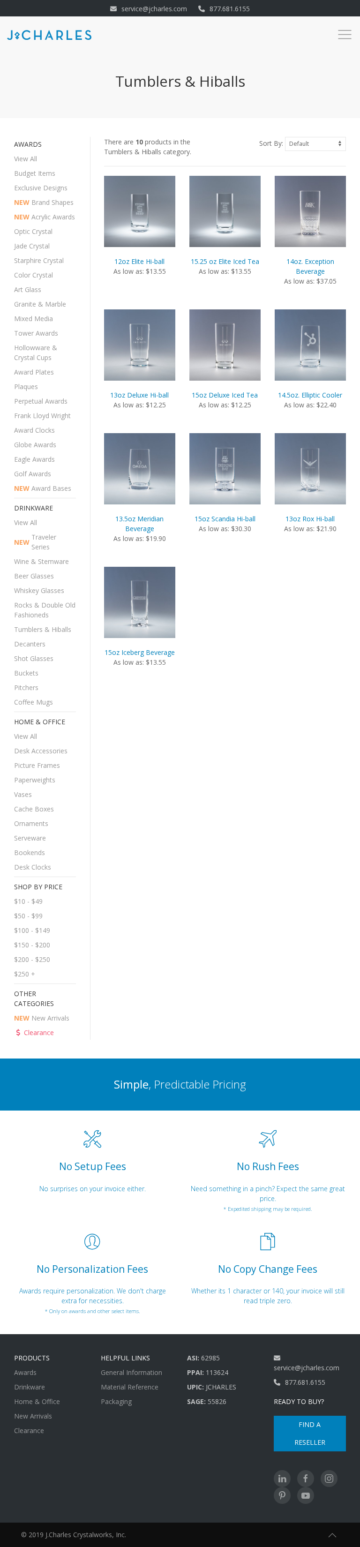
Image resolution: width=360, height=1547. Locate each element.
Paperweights (34, 779)
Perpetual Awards (41, 401)
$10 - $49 (28, 901)
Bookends (29, 852)
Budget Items (34, 173)
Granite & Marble (40, 304)
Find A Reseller (309, 1433)
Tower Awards (36, 333)
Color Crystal (33, 274)
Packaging (116, 1401)
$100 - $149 (32, 930)
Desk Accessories (41, 750)
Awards (25, 1372)
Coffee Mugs (33, 702)
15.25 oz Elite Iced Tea (225, 261)
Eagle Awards (34, 459)
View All (25, 158)
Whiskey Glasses (39, 590)
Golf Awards (32, 473)
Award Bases (42, 488)
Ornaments (31, 823)
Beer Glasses (34, 575)
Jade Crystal (32, 245)
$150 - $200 (32, 944)
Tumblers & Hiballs (42, 629)
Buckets (26, 672)
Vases (23, 794)
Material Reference (129, 1386)
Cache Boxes (34, 808)
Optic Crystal (33, 231)
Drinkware (29, 1386)
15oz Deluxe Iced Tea (225, 395)
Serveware (30, 838)
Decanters (29, 643)
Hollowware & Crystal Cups (35, 352)
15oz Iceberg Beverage (140, 652)
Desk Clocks (32, 867)
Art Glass (27, 289)
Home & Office (37, 1401)
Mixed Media (33, 318)
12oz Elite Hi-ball (139, 261)
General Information (131, 1372)
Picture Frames (37, 765)
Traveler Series (35, 542)
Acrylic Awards (44, 216)
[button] (332, 1535)
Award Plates (34, 372)
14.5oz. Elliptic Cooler (310, 395)
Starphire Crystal (39, 260)
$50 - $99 (28, 915)
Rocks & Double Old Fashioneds (44, 610)
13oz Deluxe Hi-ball (139, 395)
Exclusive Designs (41, 187)
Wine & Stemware (41, 561)
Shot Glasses (33, 658)
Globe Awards (35, 444)
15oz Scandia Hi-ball (225, 518)
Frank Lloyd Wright (42, 415)
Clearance (39, 1032)
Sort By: (271, 143)
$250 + (24, 973)
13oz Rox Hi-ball (310, 518)
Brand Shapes (44, 202)
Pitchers (26, 687)
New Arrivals (41, 1018)
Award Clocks (34, 430)
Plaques (26, 386)
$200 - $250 (32, 959)
